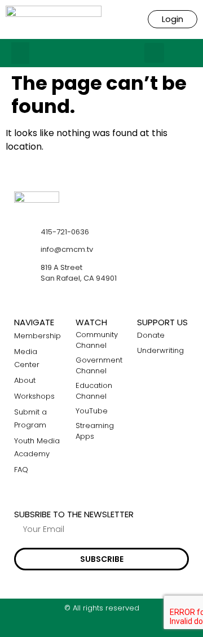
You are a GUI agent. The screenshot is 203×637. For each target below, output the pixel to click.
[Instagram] (102, 627)
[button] (20, 53)
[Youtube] (124, 627)
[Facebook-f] (80, 627)
